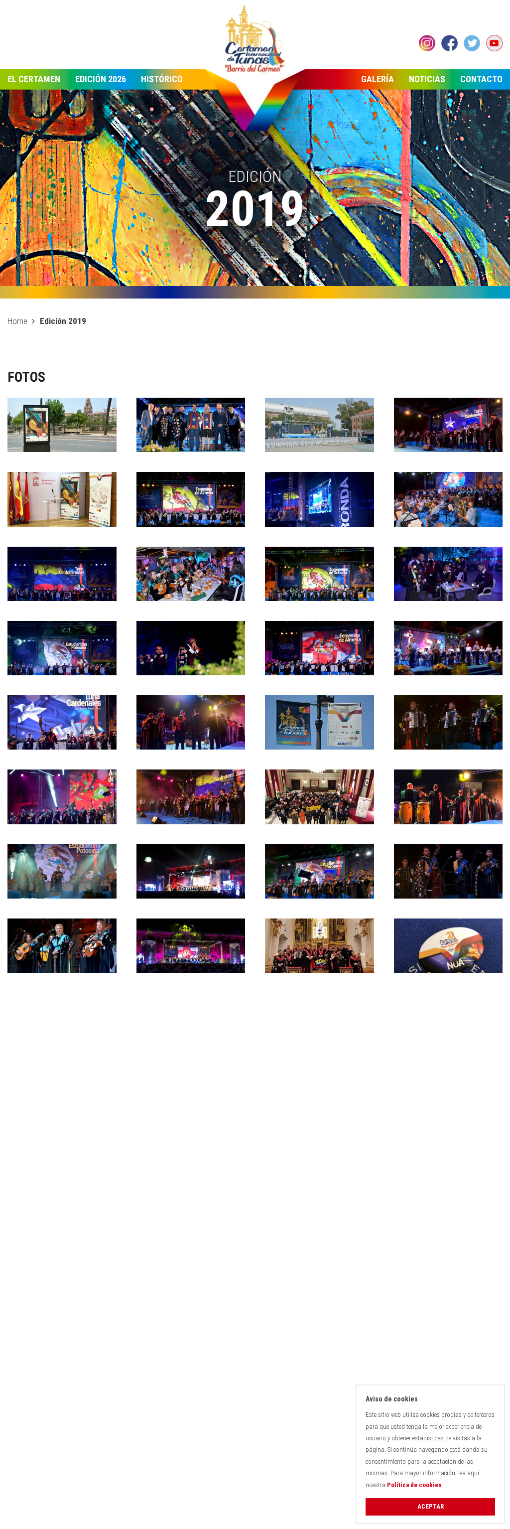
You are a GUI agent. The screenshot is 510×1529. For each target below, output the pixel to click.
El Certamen (33, 79)
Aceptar (430, 1506)
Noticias (427, 79)
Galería (377, 79)
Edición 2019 (63, 321)
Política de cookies (414, 1485)
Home (17, 321)
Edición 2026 (100, 79)
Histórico (162, 79)
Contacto (481, 79)
